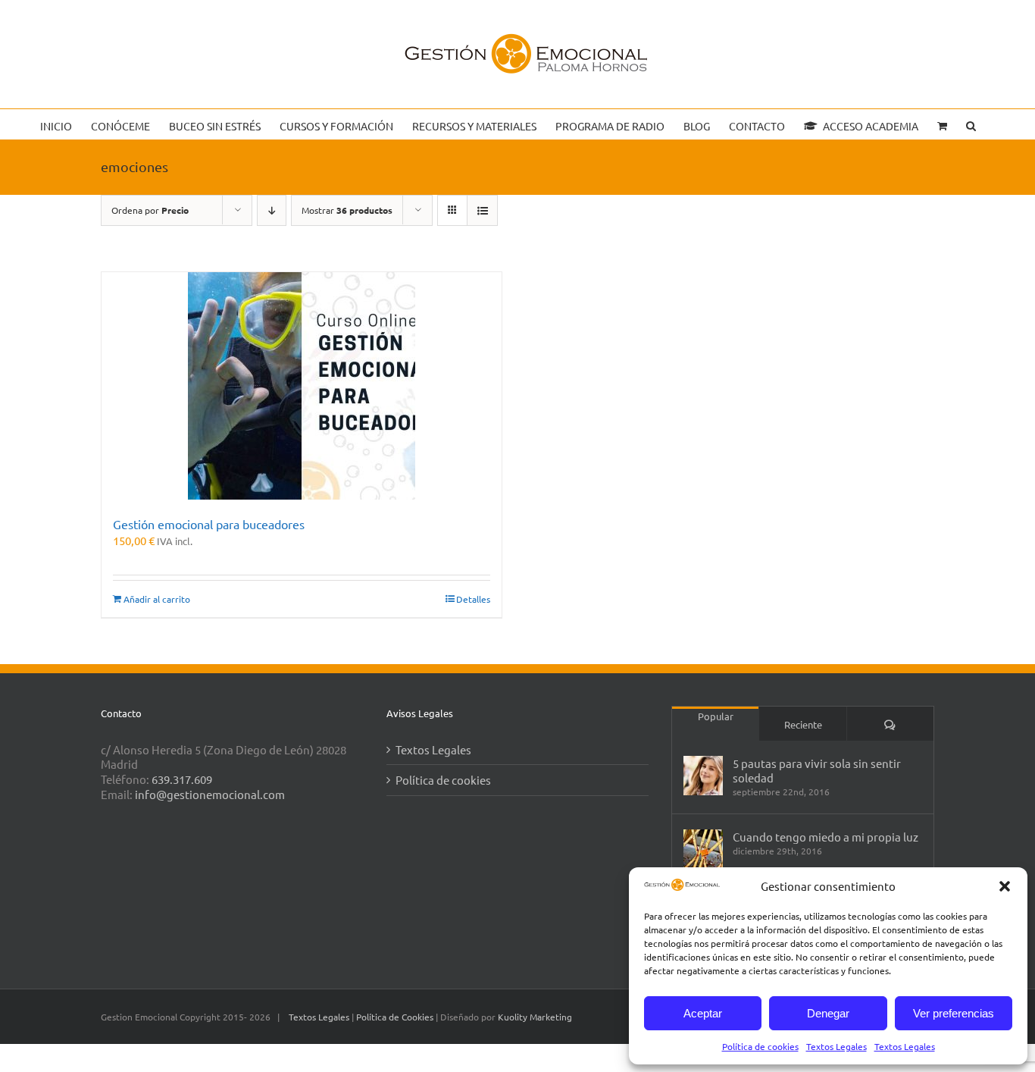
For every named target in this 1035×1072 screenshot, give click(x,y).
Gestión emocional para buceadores (209, 523)
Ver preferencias (953, 1013)
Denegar (828, 1013)
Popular (715, 716)
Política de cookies (760, 1046)
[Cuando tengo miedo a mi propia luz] (703, 849)
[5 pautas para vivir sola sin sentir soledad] (703, 775)
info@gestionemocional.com (210, 794)
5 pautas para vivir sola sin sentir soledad (817, 770)
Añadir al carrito (157, 599)
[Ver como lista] (482, 210)
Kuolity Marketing (535, 1017)
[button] (1004, 886)
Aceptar (702, 1013)
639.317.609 (182, 779)
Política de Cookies (396, 1017)
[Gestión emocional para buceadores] (302, 386)
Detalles (473, 599)
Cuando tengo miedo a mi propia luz (825, 836)
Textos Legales (836, 1046)
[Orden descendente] (271, 210)
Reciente (803, 724)
